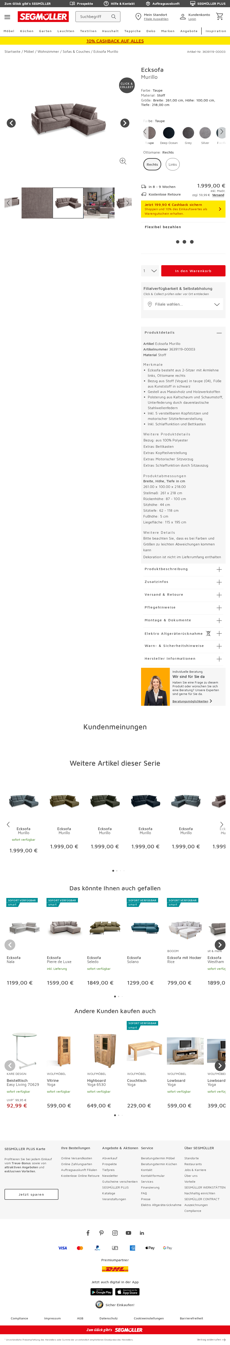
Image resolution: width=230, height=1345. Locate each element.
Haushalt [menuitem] (110, 31)
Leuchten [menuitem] (66, 31)
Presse (146, 1199)
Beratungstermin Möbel (158, 1158)
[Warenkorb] (220, 17)
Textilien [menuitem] (88, 31)
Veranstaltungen (114, 1199)
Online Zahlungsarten (76, 1164)
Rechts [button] (152, 164)
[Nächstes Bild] (124, 123)
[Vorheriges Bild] (11, 123)
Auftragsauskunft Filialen (79, 1170)
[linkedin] (142, 1233)
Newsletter (110, 1175)
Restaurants (193, 1164)
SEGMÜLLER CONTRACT (201, 1199)
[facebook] (88, 1233)
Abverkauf (109, 1158)
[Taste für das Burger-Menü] (7, 16)
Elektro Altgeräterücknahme (161, 1205)
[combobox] (150, 270)
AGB (80, 1318)
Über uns (190, 1175)
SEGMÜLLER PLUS (211, 3)
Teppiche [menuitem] (132, 31)
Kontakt (147, 1170)
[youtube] (128, 1233)
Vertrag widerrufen (209, 1339)
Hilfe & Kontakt (123, 3)
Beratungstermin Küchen (159, 1164)
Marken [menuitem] (168, 31)
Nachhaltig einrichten (199, 1193)
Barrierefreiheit (191, 1318)
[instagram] (115, 1233)
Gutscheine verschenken (119, 1181)
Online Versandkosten (76, 1158)
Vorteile (189, 1181)
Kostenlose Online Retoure (80, 1175)
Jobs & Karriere (195, 1170)
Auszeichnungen (196, 1205)
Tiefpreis (108, 1170)
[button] (123, 161)
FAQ (144, 1193)
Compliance (192, 1211)
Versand (218, 195)
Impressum (52, 1318)
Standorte (191, 1158)
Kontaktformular (153, 1175)
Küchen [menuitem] (27, 31)
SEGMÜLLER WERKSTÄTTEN (205, 1187)
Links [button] (173, 164)
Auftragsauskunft (166, 3)
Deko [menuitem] (151, 31)
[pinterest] (101, 1233)
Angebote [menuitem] (189, 31)
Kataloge (108, 1193)
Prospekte (85, 3)
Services (147, 1181)
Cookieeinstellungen (149, 1318)
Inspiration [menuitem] (216, 31)
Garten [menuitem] (45, 31)
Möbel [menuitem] (9, 31)
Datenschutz (109, 1318)
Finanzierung (150, 1187)
